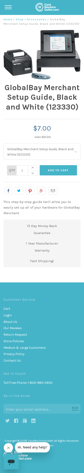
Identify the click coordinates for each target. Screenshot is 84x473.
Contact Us (12, 361)
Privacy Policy (14, 354)
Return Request (15, 335)
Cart (7, 309)
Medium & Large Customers (25, 348)
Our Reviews (13, 328)
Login (8, 315)
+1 (41, 190)
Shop (20, 19)
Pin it (30, 190)
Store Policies (14, 341)
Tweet (18, 190)
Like (8, 190)
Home (8, 19)
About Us (10, 322)
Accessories (36, 19)
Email (53, 190)
